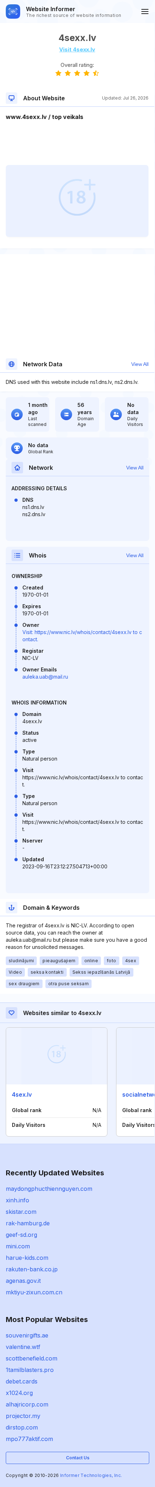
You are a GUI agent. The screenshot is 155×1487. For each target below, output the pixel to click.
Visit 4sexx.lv (77, 49)
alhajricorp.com (27, 1404)
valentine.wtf (23, 1346)
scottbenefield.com (31, 1358)
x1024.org (19, 1392)
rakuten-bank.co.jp (32, 1269)
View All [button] (140, 364)
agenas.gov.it (23, 1280)
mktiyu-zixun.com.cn (34, 1292)
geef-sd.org (21, 1234)
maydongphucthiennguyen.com (49, 1188)
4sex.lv (22, 1094)
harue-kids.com (27, 1257)
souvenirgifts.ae (27, 1335)
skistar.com (21, 1211)
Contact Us (77, 1457)
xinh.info (17, 1200)
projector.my (23, 1415)
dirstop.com (22, 1427)
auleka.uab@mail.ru (45, 677)
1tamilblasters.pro (30, 1369)
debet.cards (21, 1381)
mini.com (18, 1246)
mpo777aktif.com (29, 1438)
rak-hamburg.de (28, 1223)
